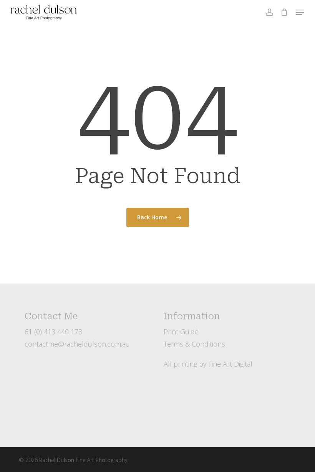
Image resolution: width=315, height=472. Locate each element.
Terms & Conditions (194, 344)
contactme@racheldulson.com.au (77, 344)
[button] (300, 12)
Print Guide (181, 331)
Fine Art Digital (230, 364)
